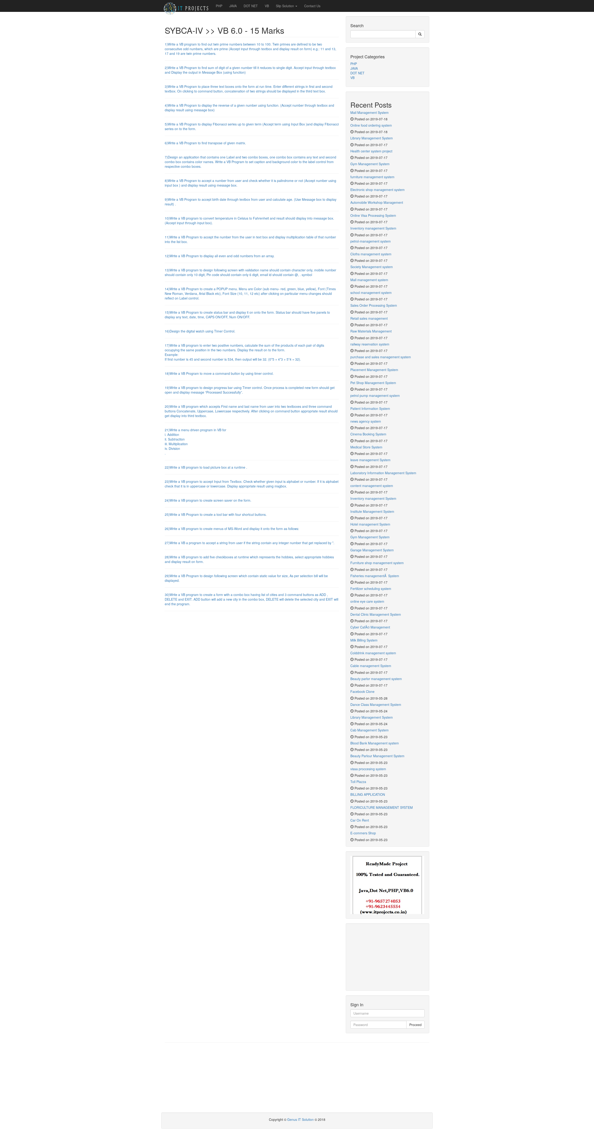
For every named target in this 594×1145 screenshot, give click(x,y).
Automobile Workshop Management (376, 202)
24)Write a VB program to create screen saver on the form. (208, 500)
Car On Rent (359, 820)
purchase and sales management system (380, 357)
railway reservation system (369, 344)
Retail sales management (369, 318)
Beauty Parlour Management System (377, 755)
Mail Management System (369, 112)
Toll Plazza (358, 781)
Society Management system (371, 266)
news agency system (365, 421)
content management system (371, 485)
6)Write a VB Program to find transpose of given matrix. (205, 143)
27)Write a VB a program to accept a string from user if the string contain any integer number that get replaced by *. (249, 542)
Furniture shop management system (377, 562)
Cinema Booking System (368, 434)
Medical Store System (366, 447)
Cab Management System (369, 730)
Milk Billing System (364, 640)
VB (267, 5)
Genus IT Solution (301, 1119)
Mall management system (369, 279)
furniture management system (372, 176)
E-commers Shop (363, 833)
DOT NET (251, 5)
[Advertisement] (387, 957)
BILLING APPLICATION (367, 794)
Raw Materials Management (371, 331)
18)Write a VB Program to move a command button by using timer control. (219, 373)
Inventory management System (373, 228)
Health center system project (371, 151)
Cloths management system (370, 254)
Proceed (415, 1024)
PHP (219, 5)
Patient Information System (370, 408)
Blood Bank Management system (374, 743)
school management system (371, 292)
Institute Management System (372, 511)
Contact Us (312, 5)
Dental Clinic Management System (375, 614)
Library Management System (371, 138)
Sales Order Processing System (373, 305)
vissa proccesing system (368, 769)
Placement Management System (374, 369)
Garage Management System (372, 550)
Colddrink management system (373, 653)
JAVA (233, 5)
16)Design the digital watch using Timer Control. (200, 331)
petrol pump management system (375, 395)
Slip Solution (285, 5)
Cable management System (370, 665)
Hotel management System (370, 524)
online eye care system (367, 601)
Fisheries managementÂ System (374, 575)
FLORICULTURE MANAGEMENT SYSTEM (381, 807)
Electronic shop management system (377, 189)
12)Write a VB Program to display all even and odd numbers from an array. (219, 255)
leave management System (370, 459)
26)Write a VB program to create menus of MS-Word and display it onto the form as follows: (232, 528)
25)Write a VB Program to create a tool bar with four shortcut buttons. (216, 514)
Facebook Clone (362, 691)
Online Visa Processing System (373, 215)
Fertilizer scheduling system (370, 588)
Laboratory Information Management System (383, 473)
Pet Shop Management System (373, 382)
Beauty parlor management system (376, 678)
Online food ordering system (371, 125)
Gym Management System (370, 163)
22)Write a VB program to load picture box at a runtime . (206, 467)
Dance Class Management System (375, 704)
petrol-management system (370, 241)
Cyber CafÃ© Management (370, 627)
